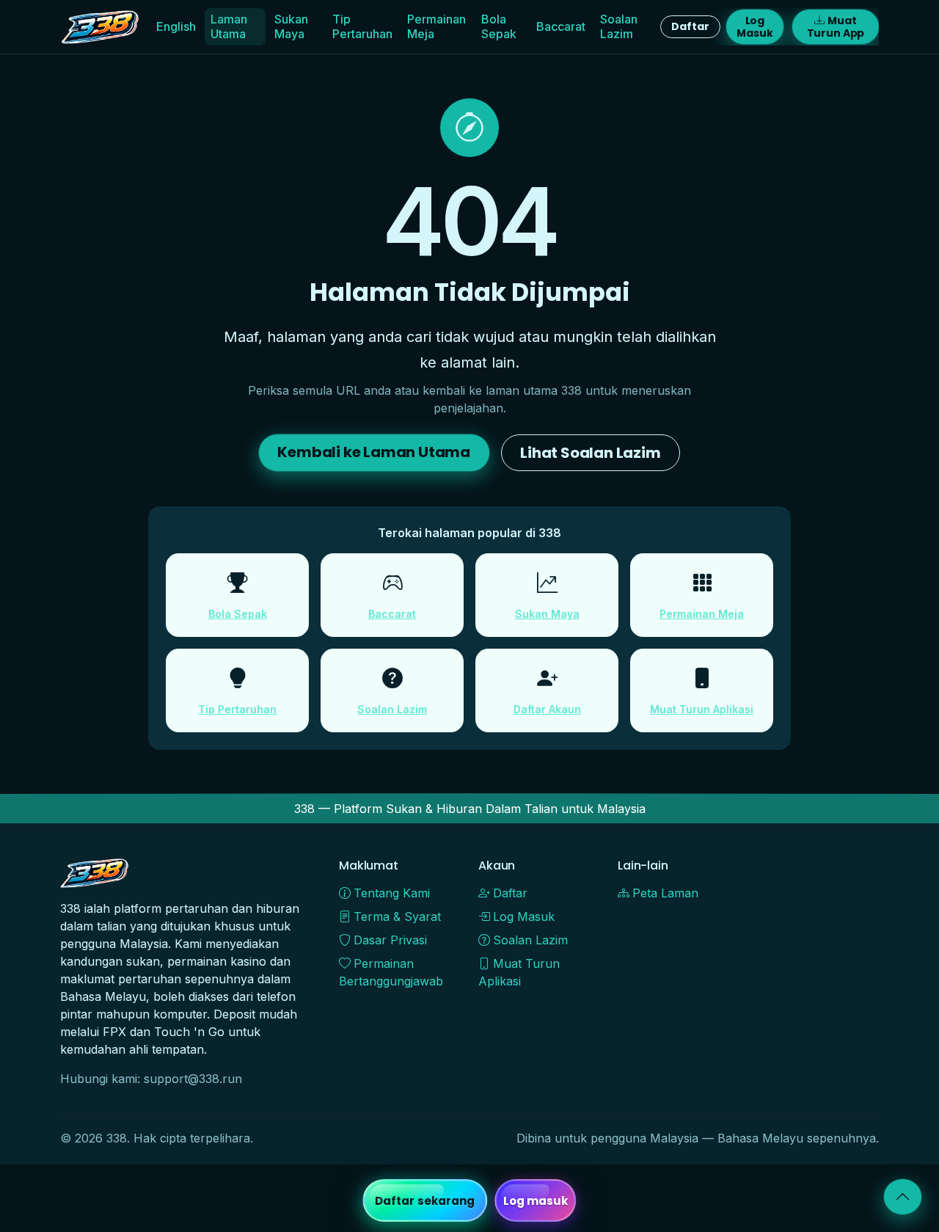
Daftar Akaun (547, 709)
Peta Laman (665, 893)
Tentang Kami (392, 893)
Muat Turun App (836, 26)
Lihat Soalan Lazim (590, 452)
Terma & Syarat (397, 916)
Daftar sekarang (425, 1201)
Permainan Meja (436, 26)
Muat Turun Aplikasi (701, 709)
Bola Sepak (498, 26)
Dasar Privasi (390, 940)
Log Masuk (754, 26)
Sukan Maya (291, 26)
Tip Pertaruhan (362, 26)
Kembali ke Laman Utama (373, 452)
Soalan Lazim (618, 26)
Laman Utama (229, 26)
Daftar (690, 26)
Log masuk (536, 1201)
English (176, 26)
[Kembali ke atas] (902, 1196)
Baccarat (560, 26)
